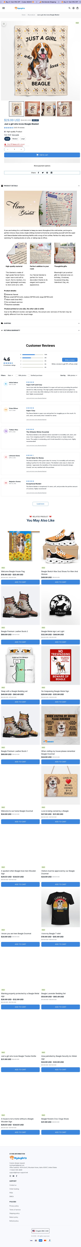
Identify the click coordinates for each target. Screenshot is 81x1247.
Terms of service (15, 1210)
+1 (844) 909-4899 (15, 1170)
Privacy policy (14, 1206)
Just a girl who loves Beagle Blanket (36, 398)
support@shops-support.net (18, 1172)
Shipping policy (14, 1213)
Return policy (13, 1217)
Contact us (12, 1185)
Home (23, 15)
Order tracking (14, 1189)
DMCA (11, 1196)
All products (31, 15)
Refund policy (14, 1221)
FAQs (11, 1193)
